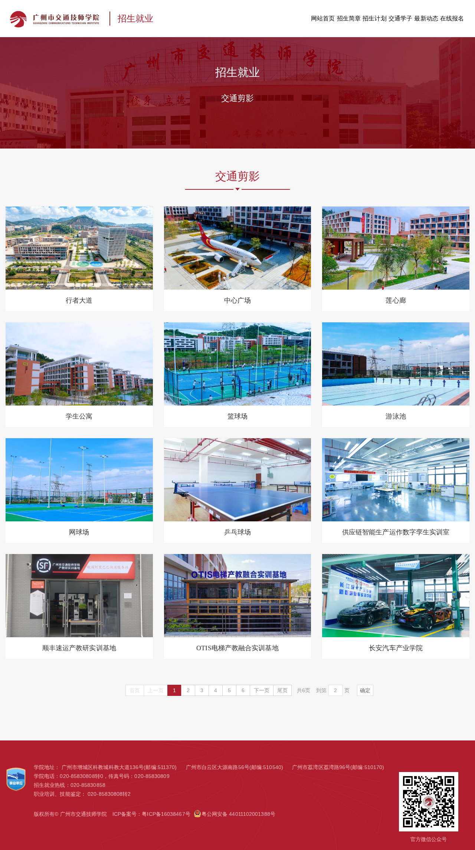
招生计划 (374, 18)
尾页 (282, 690)
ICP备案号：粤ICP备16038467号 (151, 814)
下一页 (261, 690)
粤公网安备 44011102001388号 (238, 814)
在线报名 (452, 18)
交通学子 (400, 18)
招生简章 (349, 18)
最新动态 (426, 18)
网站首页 (323, 18)
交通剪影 (237, 98)
